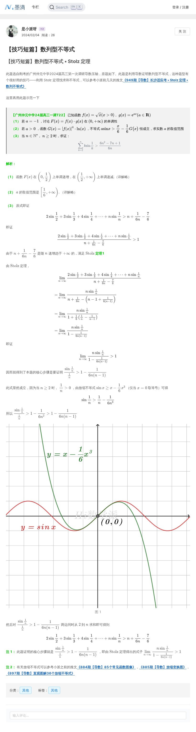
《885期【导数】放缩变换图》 (162, 667)
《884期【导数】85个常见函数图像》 (106, 667)
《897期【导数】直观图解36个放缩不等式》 (40, 673)
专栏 (35, 7)
